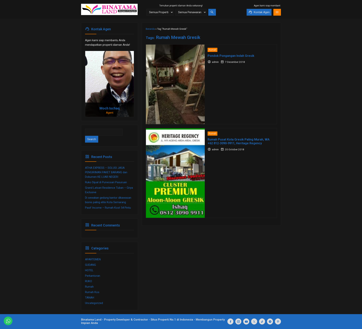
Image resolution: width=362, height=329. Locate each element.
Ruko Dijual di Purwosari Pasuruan (106, 182)
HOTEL (89, 270)
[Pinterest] (278, 321)
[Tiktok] (262, 321)
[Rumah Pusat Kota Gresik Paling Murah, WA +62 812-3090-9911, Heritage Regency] (175, 173)
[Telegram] (270, 321)
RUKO (88, 281)
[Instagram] (238, 321)
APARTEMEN (93, 259)
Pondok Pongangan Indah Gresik (231, 56)
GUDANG (90, 265)
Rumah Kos (92, 292)
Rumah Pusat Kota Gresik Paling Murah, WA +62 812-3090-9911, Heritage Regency (239, 141)
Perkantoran (92, 275)
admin (215, 61)
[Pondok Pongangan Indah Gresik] (175, 84)
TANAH (89, 297)
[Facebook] (230, 321)
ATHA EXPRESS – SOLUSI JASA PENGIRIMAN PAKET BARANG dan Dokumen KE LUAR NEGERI (106, 172)
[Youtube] (246, 321)
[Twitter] (254, 321)
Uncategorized (94, 303)
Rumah (212, 50)
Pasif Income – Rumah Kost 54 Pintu (108, 207)
